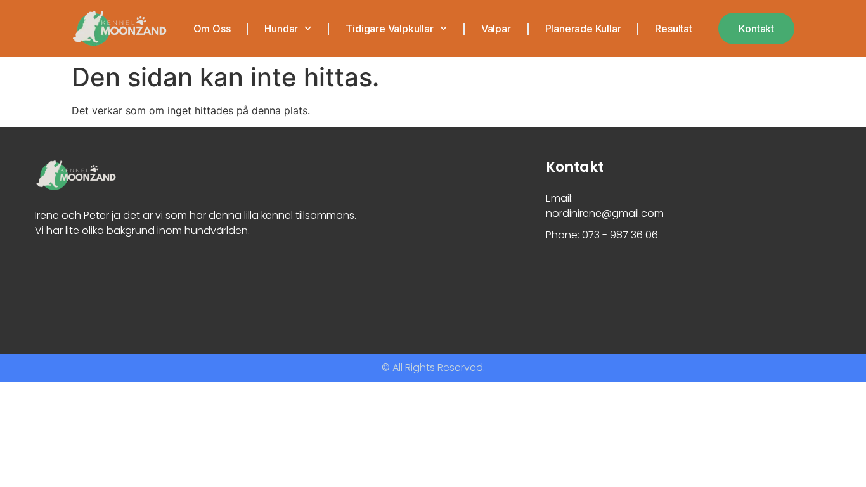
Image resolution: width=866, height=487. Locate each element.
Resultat (673, 28)
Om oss (212, 28)
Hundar (281, 28)
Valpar (496, 28)
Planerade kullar (583, 28)
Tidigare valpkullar (389, 28)
